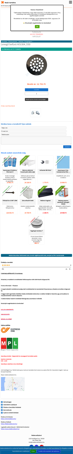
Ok (37, 26)
